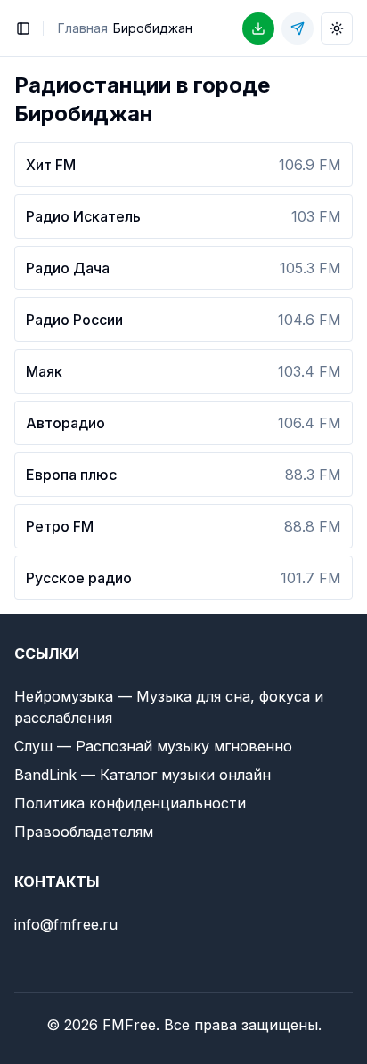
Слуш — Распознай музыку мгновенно (153, 746)
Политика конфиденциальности (130, 803)
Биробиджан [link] (152, 28)
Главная (83, 28)
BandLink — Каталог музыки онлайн (142, 775)
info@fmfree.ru (66, 924)
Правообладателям (83, 832)
